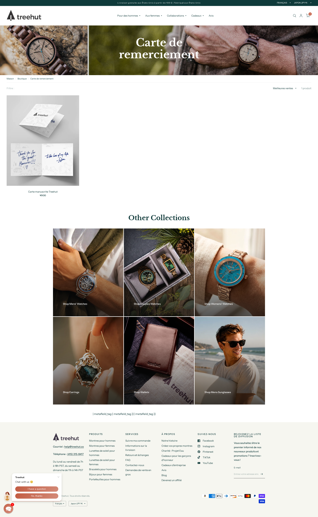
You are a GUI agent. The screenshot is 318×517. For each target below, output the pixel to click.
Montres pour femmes (102, 445)
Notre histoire (169, 440)
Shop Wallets (141, 392)
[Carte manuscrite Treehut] (43, 140)
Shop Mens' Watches (75, 303)
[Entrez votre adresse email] (261, 474)
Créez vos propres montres (176, 445)
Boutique (22, 78)
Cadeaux (196, 15)
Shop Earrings (71, 392)
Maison (10, 78)
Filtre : (10, 88)
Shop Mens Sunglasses (218, 392)
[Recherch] (294, 15)
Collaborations (175, 15)
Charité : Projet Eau (172, 450)
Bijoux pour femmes (100, 474)
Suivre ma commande (137, 440)
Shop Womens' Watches (219, 303)
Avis (211, 15)
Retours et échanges (137, 455)
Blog (164, 475)
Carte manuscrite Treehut (43, 191)
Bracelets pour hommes (102, 469)
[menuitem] (129, 16)
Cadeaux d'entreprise (173, 465)
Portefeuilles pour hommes (104, 479)
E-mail (237, 467)
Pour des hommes (127, 15)
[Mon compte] (301, 15)
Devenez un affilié (171, 480)
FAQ (127, 460)
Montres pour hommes (102, 440)
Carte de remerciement (41, 78)
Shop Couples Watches (147, 303)
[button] (8, 508)
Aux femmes (152, 15)
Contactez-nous (134, 465)
